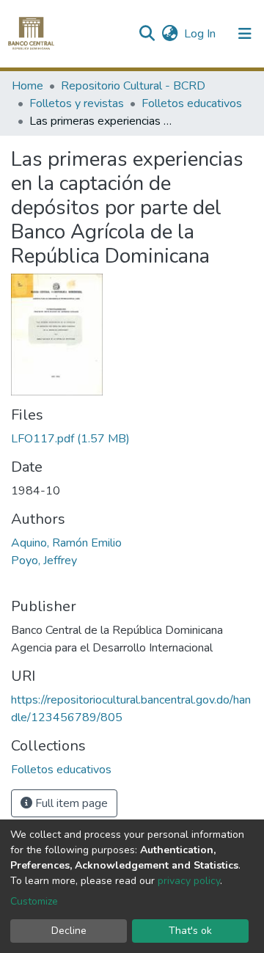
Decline (69, 931)
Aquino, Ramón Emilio (66, 543)
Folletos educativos (192, 103)
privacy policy (189, 881)
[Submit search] (146, 34)
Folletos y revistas (76, 103)
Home (27, 86)
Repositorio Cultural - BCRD (133, 86)
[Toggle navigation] (245, 33)
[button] (170, 34)
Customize (34, 901)
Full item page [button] (70, 803)
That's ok (190, 931)
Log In (200, 34)
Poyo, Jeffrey (44, 560)
